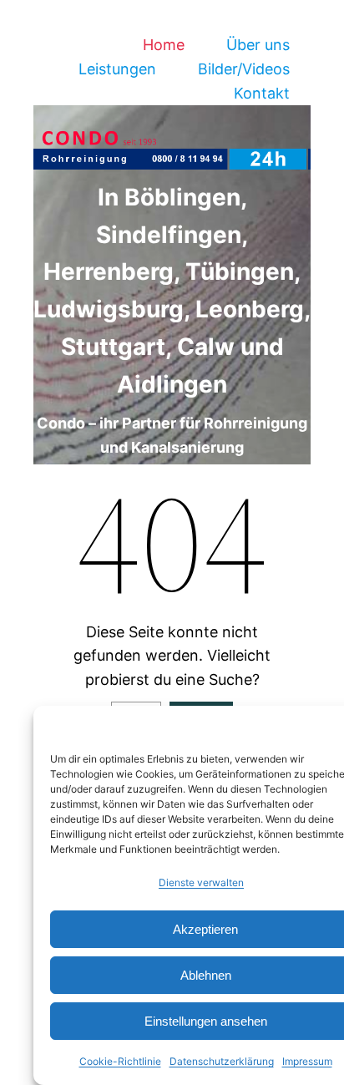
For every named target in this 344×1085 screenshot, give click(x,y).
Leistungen (117, 69)
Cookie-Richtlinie (120, 1061)
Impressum (307, 1061)
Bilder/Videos (244, 69)
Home (164, 44)
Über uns (258, 44)
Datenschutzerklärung (221, 1061)
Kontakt (262, 93)
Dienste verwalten (201, 882)
